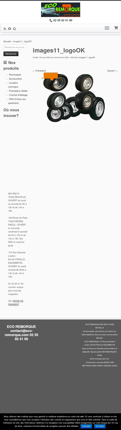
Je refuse (100, 426)
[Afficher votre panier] (116, 27)
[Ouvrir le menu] (107, 28)
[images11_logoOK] (75, 106)
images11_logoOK (86, 57)
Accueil (7, 41)
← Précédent (39, 70)
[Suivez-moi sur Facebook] (10, 28)
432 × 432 (69, 57)
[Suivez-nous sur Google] (15, 28)
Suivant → (112, 70)
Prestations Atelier (18, 90)
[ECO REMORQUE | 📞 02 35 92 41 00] (60, 9)
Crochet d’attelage (18, 94)
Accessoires (15, 78)
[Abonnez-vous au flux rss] (6, 28)
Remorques (15, 74)
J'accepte (86, 426)
